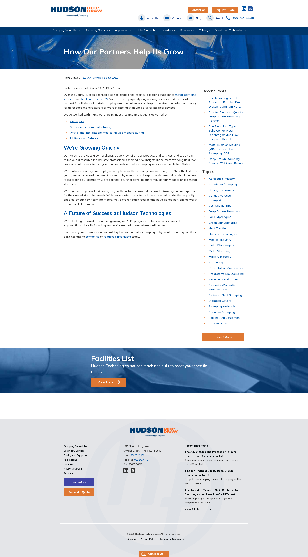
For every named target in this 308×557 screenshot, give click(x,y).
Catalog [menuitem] (203, 30)
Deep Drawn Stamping (224, 211)
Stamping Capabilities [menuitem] (66, 30)
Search (219, 18)
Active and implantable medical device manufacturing (107, 132)
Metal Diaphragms (221, 245)
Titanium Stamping (222, 312)
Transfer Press (218, 323)
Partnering (216, 262)
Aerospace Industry (222, 178)
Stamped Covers (220, 301)
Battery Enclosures (221, 190)
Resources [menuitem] (186, 30)
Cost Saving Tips (220, 205)
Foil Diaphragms (220, 217)
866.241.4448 (243, 18)
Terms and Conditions (172, 538)
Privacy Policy (148, 538)
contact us (92, 236)
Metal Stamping (219, 251)
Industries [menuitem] (167, 30)
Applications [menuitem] (122, 30)
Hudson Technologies (223, 234)
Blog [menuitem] (198, 18)
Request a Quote (79, 492)
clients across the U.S (94, 99)
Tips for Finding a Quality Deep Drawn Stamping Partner (226, 116)
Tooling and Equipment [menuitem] (76, 455)
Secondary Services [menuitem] (96, 30)
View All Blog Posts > (198, 509)
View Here (105, 382)
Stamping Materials (222, 306)
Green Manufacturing (223, 222)
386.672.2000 (137, 455)
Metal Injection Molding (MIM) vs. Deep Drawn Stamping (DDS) (224, 149)
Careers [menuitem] (177, 18)
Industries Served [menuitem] (73, 468)
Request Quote (224, 10)
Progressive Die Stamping (226, 274)
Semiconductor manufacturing (90, 127)
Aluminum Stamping (223, 184)
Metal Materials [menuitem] (145, 30)
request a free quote (117, 236)
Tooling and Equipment (224, 318)
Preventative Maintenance (226, 268)
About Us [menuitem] (152, 18)
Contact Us (197, 10)
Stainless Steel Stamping (225, 295)
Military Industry (220, 256)
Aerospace (77, 121)
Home (67, 77)
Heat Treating (218, 228)
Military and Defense (84, 138)
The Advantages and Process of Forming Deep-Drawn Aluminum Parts (226, 102)
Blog (76, 77)
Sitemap (131, 538)
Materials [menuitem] (68, 464)
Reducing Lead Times (223, 279)
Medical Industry (220, 239)
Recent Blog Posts (196, 445)
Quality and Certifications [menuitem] (230, 30)
